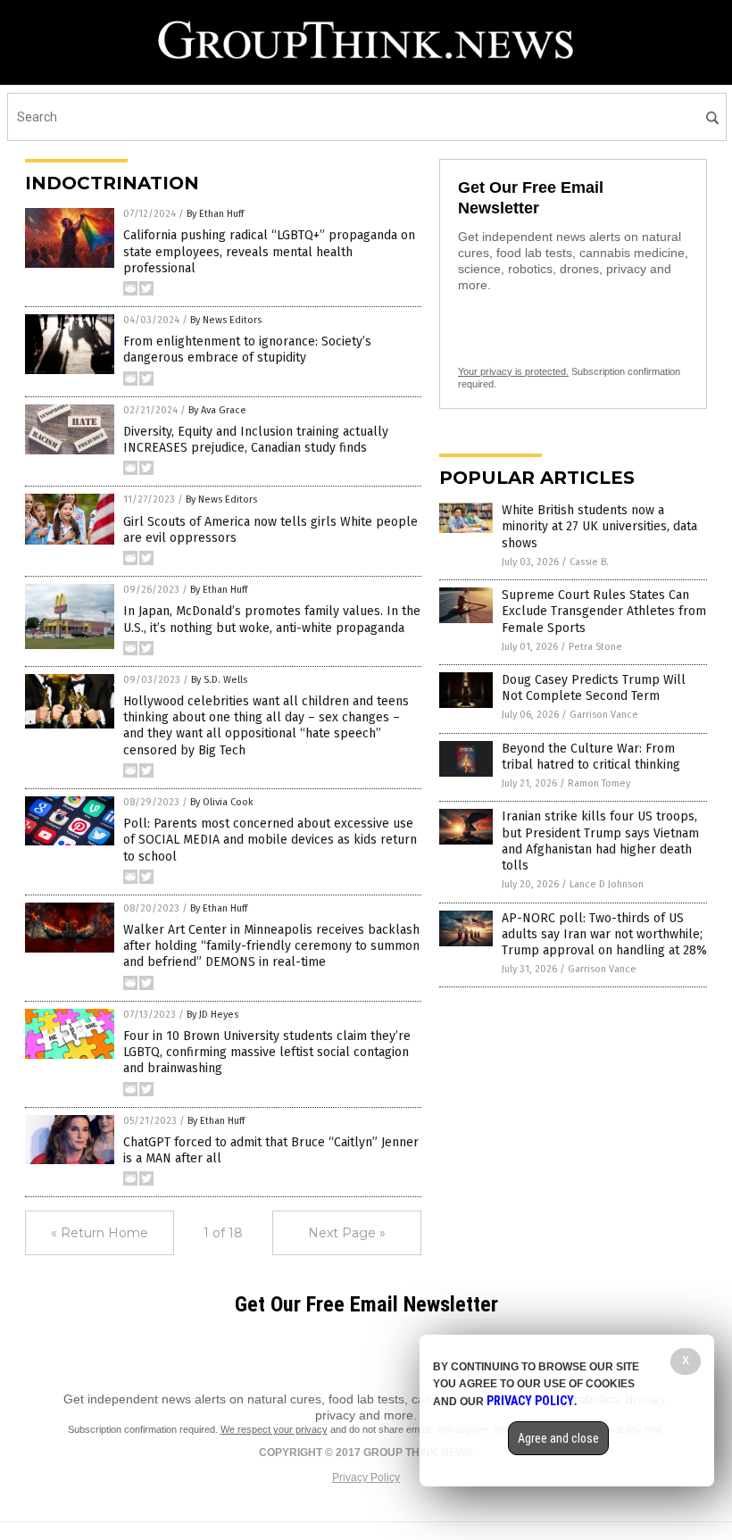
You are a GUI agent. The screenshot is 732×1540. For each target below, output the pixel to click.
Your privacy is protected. (513, 371)
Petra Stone (595, 647)
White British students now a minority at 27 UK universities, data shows (599, 526)
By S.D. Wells (219, 680)
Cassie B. (589, 562)
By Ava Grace (217, 410)
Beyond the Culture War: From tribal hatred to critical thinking (591, 756)
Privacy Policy (366, 1477)
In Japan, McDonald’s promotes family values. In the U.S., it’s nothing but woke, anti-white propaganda (271, 619)
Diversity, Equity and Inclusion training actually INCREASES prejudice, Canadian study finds (255, 439)
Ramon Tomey (599, 783)
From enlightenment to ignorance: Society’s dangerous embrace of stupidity (247, 349)
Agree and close (558, 1438)
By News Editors (226, 320)
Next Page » (347, 1233)
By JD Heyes (212, 1014)
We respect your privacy (274, 1429)
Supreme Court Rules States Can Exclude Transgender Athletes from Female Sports (604, 611)
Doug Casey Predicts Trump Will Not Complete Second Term (594, 687)
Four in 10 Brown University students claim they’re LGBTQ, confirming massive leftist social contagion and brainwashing (267, 1052)
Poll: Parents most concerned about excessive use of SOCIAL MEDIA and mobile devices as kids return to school (270, 839)
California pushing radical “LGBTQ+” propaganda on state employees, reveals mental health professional (269, 251)
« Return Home (99, 1233)
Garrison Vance (604, 714)
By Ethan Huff (215, 214)
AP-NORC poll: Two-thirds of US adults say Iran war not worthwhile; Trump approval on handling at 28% (604, 934)
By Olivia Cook (222, 802)
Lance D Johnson (607, 884)
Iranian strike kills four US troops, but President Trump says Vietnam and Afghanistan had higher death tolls (600, 841)
